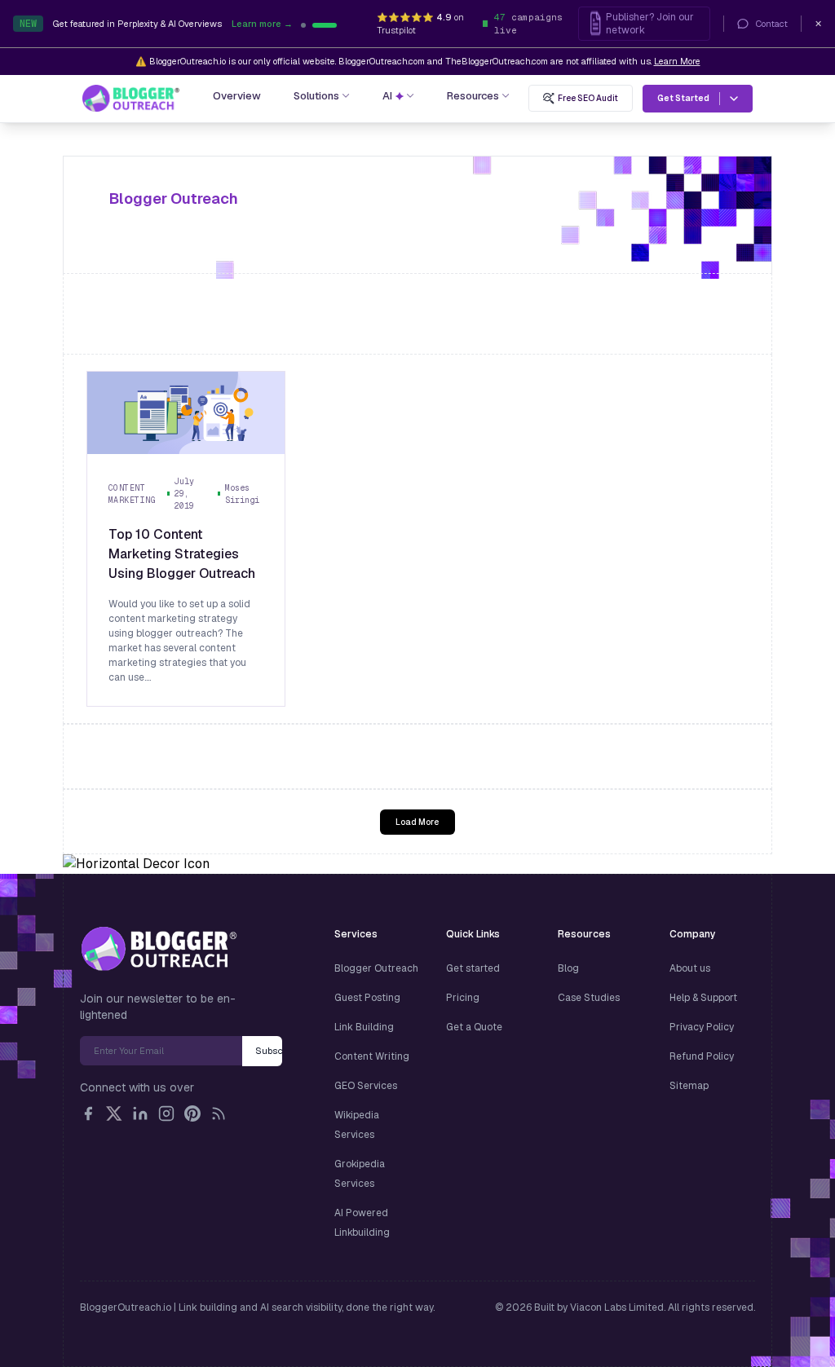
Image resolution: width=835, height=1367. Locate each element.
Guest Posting (367, 997)
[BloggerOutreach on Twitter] (114, 1113)
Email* (161, 1050)
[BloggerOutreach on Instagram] (166, 1113)
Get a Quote (474, 1027)
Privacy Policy (701, 1027)
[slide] (334, 25)
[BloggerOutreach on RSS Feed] (218, 1113)
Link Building (364, 1027)
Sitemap (689, 1085)
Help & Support (703, 997)
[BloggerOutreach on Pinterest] (192, 1113)
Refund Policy (701, 1056)
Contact (772, 23)
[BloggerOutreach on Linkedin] (140, 1113)
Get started (473, 968)
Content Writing (371, 1056)
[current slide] (313, 25)
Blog (568, 968)
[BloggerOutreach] (158, 949)
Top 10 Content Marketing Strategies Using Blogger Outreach (181, 554)
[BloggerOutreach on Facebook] (88, 1113)
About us (689, 968)
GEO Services (365, 1085)
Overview (237, 96)
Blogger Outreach (376, 968)
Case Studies (589, 997)
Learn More (677, 61)
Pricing (462, 997)
